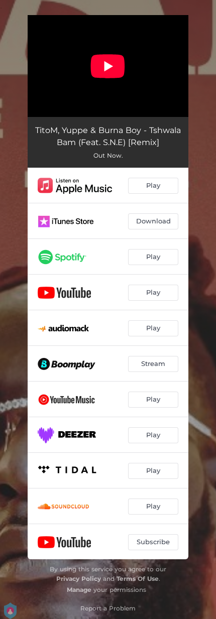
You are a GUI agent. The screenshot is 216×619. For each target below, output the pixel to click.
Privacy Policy (78, 578)
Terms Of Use (138, 578)
